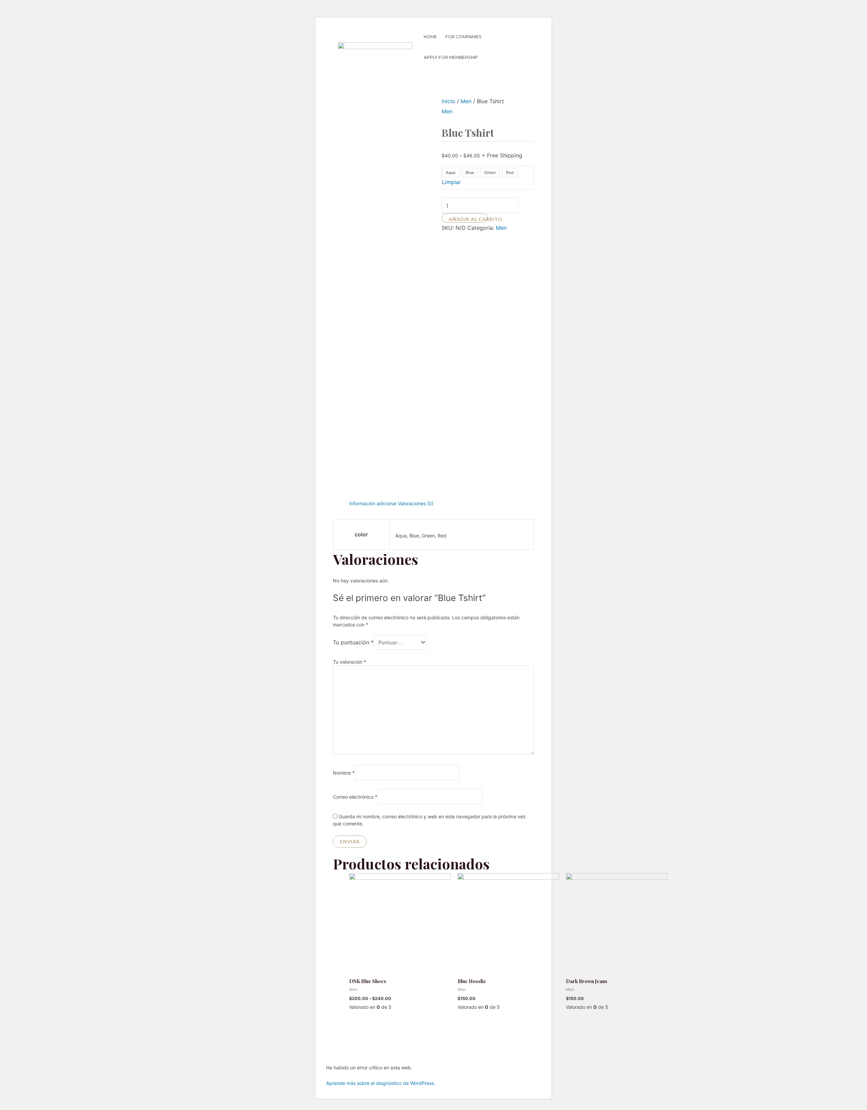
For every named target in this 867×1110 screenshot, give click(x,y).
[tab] (372, 503)
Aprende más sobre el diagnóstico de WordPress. (380, 1083)
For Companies (463, 36)
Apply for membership (451, 57)
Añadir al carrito (468, 219)
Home (430, 36)
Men (466, 101)
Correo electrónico (355, 797)
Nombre (344, 773)
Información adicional (372, 503)
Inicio (448, 101)
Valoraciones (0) (416, 503)
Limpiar (451, 182)
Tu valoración (349, 662)
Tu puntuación (353, 642)
